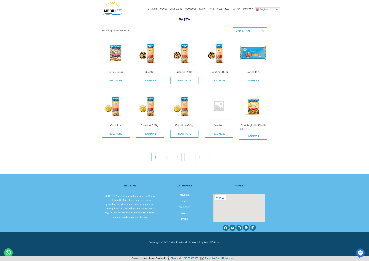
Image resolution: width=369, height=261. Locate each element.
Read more (115, 80)
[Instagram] (239, 228)
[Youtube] (232, 228)
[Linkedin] (253, 228)
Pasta (202, 9)
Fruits (211, 9)
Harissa (236, 9)
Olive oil (152, 9)
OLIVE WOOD (176, 9)
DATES (184, 219)
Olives (163, 9)
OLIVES (184, 201)
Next (211, 158)
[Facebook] (226, 228)
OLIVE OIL (184, 195)
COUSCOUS (184, 207)
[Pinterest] (246, 228)
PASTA (184, 213)
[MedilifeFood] (112, 7)
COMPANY (248, 9)
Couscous (190, 9)
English (263, 9)
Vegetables (223, 9)
